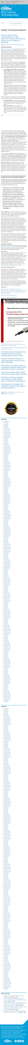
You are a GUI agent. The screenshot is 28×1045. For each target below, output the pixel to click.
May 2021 (6, 507)
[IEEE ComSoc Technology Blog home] (14, 8)
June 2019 (6, 539)
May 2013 (6, 638)
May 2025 (6, 441)
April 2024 (6, 459)
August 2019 (6, 536)
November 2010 (7, 679)
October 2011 (7, 664)
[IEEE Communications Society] (8, 1041)
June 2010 (6, 686)
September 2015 (7, 600)
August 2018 (6, 552)
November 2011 (7, 663)
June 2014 (6, 621)
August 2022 (6, 487)
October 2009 (7, 697)
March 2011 (6, 674)
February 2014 (7, 626)
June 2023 (6, 473)
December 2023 (7, 465)
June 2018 (6, 555)
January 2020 (7, 529)
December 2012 (7, 645)
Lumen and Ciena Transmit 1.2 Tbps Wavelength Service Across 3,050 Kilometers (13, 360)
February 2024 (7, 462)
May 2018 (6, 556)
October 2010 (7, 681)
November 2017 (7, 565)
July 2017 (6, 570)
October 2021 (7, 500)
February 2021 (7, 511)
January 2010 (7, 693)
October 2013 (7, 632)
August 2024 (6, 454)
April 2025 (6, 443)
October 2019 (7, 533)
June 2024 (6, 457)
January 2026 (7, 431)
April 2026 (6, 426)
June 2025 (6, 440)
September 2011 (7, 666)
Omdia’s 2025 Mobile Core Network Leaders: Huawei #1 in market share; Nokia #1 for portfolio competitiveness (15, 1008)
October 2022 (7, 484)
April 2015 (6, 607)
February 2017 (7, 577)
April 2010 (6, 689)
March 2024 (6, 461)
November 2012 (7, 647)
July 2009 (6, 701)
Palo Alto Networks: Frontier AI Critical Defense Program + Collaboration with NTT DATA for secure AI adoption (15, 1000)
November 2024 (7, 450)
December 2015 (7, 596)
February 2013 (7, 642)
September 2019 (7, 534)
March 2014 (6, 625)
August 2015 (6, 601)
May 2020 (6, 524)
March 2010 (6, 690)
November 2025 (7, 433)
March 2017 (6, 575)
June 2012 (6, 653)
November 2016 (7, 581)
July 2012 (6, 652)
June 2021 (6, 506)
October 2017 (7, 566)
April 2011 (6, 673)
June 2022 (6, 489)
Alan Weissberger (20, 44)
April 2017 (6, 574)
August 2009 (6, 700)
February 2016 (7, 593)
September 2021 (7, 502)
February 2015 (7, 610)
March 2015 (6, 608)
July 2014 (6, 619)
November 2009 (7, 696)
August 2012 (6, 651)
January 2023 (7, 480)
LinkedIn (16, 263)
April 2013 (6, 640)
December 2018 (7, 547)
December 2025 (7, 432)
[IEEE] (19, 1041)
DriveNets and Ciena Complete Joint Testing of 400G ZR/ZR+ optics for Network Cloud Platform (13, 379)
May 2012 (6, 655)
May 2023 (6, 474)
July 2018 (6, 554)
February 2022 (7, 495)
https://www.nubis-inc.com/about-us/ (9, 295)
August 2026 (6, 421)
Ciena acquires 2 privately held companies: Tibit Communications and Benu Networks (13, 386)
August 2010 (6, 683)
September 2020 (7, 518)
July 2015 (6, 603)
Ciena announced (8, 49)
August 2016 (6, 585)
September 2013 (7, 633)
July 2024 (6, 455)
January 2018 (7, 562)
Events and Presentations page (9, 246)
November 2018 (7, 548)
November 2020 (7, 515)
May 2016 (6, 589)
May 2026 (6, 425)
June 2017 (6, 571)
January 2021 (7, 513)
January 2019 (7, 545)
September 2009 (7, 699)
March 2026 (6, 428)
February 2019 (7, 544)
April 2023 (6, 476)
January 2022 (7, 496)
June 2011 (6, 670)
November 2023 (7, 466)
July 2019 (6, 537)
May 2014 (6, 622)
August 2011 (6, 667)
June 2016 (6, 588)
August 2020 (6, 519)
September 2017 (7, 567)
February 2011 (7, 675)
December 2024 (7, 448)
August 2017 (6, 569)
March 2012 (6, 657)
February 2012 (7, 659)
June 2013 (6, 637)
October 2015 (7, 599)
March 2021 (6, 510)
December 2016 (7, 580)
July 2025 (6, 439)
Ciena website (18, 265)
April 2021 (6, 508)
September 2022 (7, 485)
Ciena (23, 392)
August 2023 (6, 470)
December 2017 (7, 563)
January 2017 (7, 578)
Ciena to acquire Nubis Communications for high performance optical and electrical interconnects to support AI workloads (13, 38)
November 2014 (7, 614)
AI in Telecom (18, 392)
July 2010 (6, 685)
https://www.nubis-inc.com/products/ (8, 297)
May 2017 (6, 573)
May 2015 (6, 606)
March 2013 (6, 641)
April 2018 (6, 558)
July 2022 (6, 488)
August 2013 (6, 634)
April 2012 (6, 656)
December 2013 (7, 629)
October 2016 (7, 582)
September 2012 (7, 649)
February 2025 (7, 446)
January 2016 (7, 595)
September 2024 (7, 452)
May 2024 (6, 458)
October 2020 (7, 517)
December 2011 (7, 662)
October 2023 (7, 467)
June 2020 (6, 522)
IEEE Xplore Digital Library (16, 1)
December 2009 (7, 694)
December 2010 (7, 678)
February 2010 (7, 692)
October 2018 (7, 549)
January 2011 (7, 677)
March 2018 (6, 559)
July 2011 (6, 668)
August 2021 (6, 503)
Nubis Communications (9, 393)
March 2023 (6, 477)
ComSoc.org (8, 1)
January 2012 (7, 660)
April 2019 (6, 541)
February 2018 (7, 560)
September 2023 (7, 469)
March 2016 (6, 592)
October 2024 (7, 451)
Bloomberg (15, 108)
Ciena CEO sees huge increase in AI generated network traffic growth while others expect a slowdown (13, 367)
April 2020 (6, 525)
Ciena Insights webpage (8, 265)
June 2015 (6, 604)
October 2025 (7, 435)
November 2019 (7, 532)
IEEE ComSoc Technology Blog (9, 13)
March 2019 (6, 543)
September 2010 (7, 682)
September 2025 (7, 436)
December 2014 (7, 612)
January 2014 (7, 627)
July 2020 (6, 521)
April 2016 (6, 591)
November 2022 (7, 483)
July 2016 (6, 586)
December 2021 (7, 498)
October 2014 (7, 615)
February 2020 (7, 528)
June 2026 (6, 424)
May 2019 (6, 540)
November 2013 (7, 630)
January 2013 (7, 644)
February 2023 (7, 478)
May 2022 (6, 491)
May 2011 (6, 671)
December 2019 (7, 530)
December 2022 (7, 481)
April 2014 (6, 623)
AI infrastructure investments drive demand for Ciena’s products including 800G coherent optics (13, 353)
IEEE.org (2, 1)
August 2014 (6, 618)
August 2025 (6, 437)
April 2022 (6, 492)
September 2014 (7, 616)
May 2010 (6, 688)
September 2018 (7, 551)
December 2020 (7, 514)
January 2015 (7, 611)
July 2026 (6, 422)
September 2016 (7, 584)
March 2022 (6, 493)
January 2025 (7, 447)
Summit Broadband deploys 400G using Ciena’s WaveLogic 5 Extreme (14, 373)
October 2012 (7, 648)
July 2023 (6, 472)
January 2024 (7, 463)
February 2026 (7, 429)
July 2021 (6, 504)
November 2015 (7, 597)
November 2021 (7, 499)
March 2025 (6, 444)
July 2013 (6, 636)
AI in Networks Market (10, 392)
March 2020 (6, 526)
